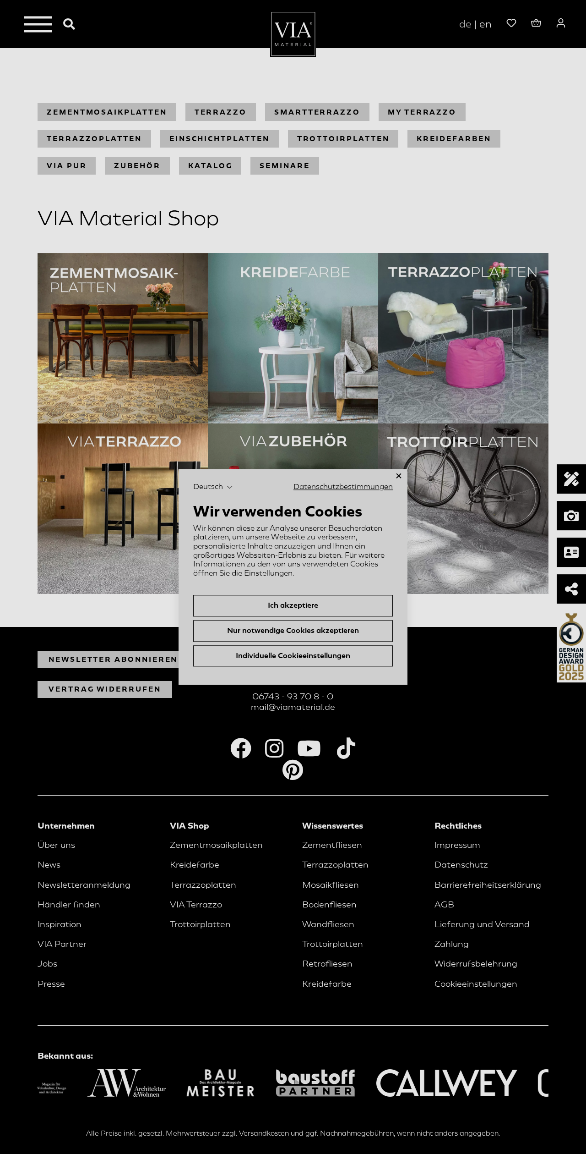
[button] (213, 487)
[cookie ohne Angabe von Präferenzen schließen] (398, 476)
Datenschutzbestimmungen (343, 486)
